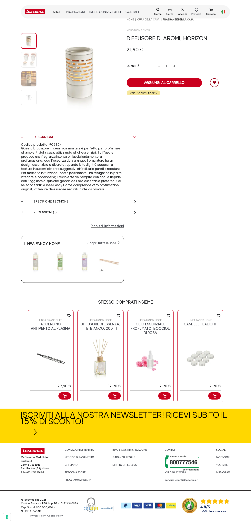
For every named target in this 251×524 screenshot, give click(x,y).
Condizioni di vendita (79, 449)
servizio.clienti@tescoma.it (181, 480)
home (130, 19)
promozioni (75, 12)
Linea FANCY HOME (138, 29)
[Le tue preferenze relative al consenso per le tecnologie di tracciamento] (7, 517)
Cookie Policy (55, 515)
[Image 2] (29, 79)
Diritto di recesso (125, 464)
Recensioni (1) (45, 212)
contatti (133, 12)
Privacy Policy (38, 515)
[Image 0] (29, 41)
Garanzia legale (124, 457)
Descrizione (44, 137)
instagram (223, 472)
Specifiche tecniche (51, 201)
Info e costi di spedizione (130, 449)
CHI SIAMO (71, 464)
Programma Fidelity (78, 479)
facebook (223, 457)
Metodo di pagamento (79, 457)
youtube (222, 464)
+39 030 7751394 (175, 472)
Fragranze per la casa (178, 19)
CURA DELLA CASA (148, 19)
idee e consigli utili (105, 12)
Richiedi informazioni (107, 226)
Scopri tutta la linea (102, 243)
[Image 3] (29, 97)
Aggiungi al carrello (164, 83)
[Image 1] (29, 60)
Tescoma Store (75, 472)
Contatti (171, 449)
